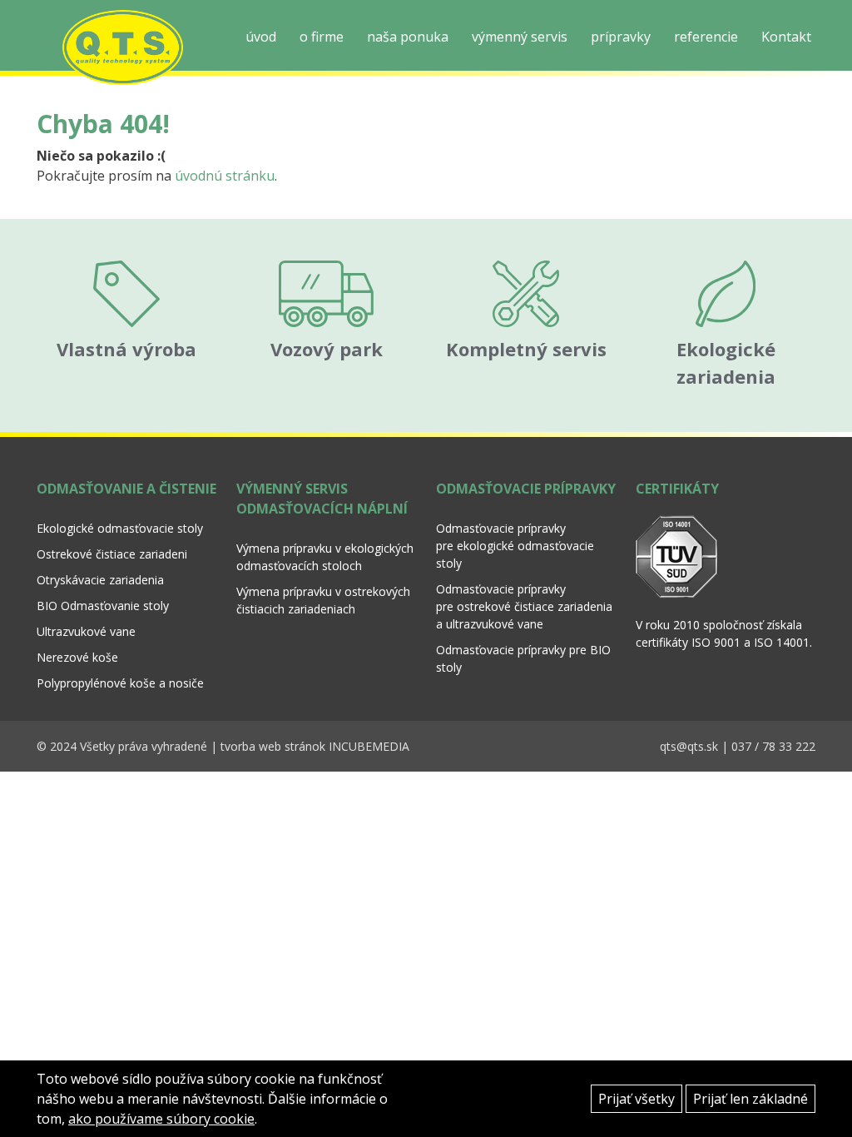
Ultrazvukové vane (86, 631)
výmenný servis (519, 36)
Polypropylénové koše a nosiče (120, 683)
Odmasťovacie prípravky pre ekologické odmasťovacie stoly (515, 545)
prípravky (621, 36)
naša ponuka (407, 36)
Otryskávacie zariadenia (100, 580)
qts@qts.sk (689, 746)
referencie (706, 36)
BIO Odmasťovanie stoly (103, 605)
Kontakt (786, 36)
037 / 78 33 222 (773, 746)
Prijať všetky (636, 1099)
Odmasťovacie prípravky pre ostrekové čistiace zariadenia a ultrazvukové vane (524, 606)
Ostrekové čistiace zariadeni (112, 554)
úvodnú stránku (225, 175)
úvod (260, 36)
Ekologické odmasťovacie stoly (120, 528)
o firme (322, 36)
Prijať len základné (750, 1099)
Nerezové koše (77, 657)
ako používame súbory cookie (161, 1119)
